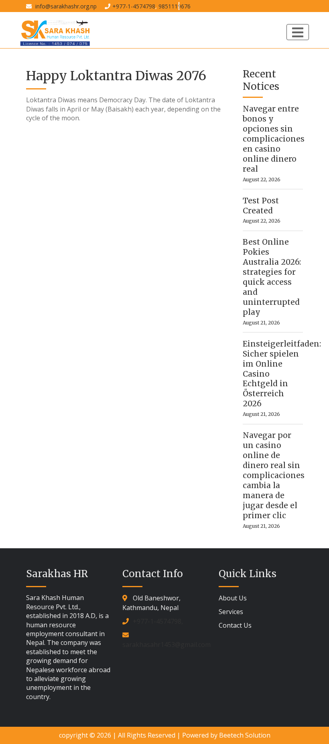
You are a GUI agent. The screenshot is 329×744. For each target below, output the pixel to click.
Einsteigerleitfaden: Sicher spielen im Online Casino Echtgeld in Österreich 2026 (273, 374)
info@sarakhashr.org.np (65, 6)
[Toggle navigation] (297, 32)
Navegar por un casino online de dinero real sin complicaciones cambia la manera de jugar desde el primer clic (273, 475)
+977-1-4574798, (158, 621)
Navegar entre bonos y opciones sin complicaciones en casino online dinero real (273, 139)
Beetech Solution (244, 735)
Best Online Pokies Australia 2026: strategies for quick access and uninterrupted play (272, 277)
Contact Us (235, 625)
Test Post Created (261, 205)
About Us (233, 598)
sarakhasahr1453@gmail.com (166, 644)
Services (231, 611)
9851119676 (174, 6)
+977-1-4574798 (133, 6)
